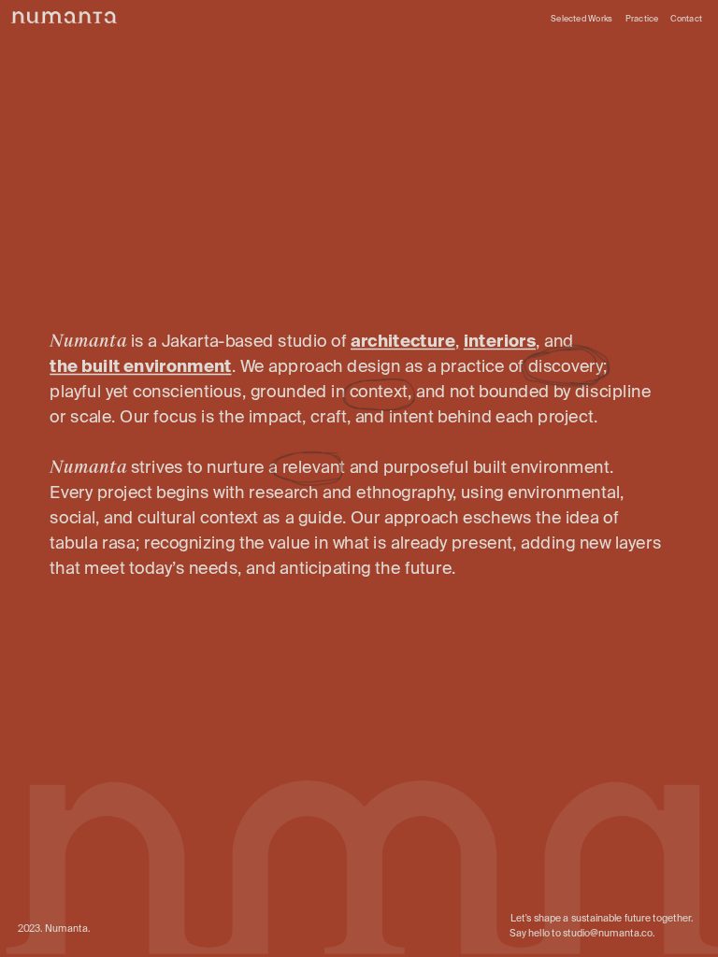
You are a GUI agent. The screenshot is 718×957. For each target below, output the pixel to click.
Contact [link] (686, 18)
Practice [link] (641, 18)
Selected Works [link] (581, 18)
